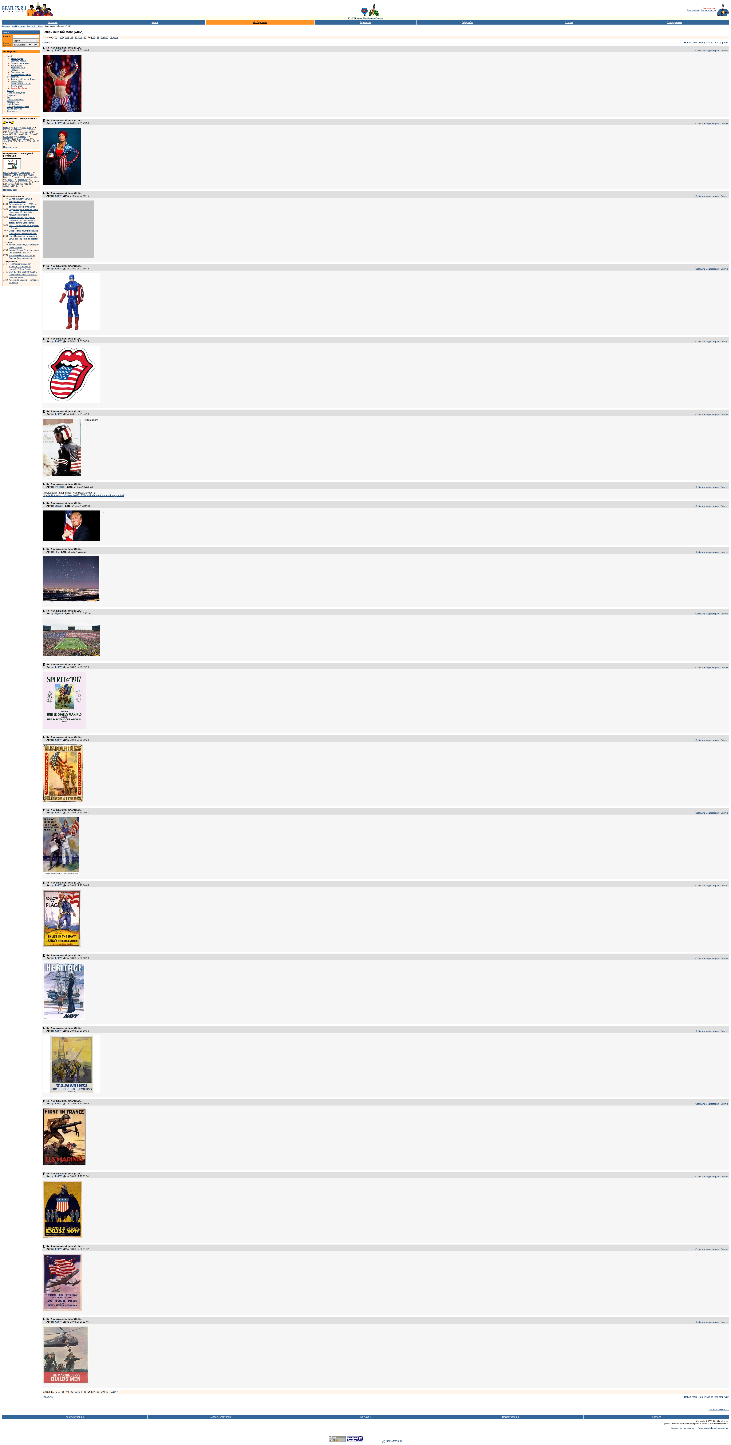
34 (80, 37)
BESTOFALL (23, 139)
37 (93, 37)
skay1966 (7, 141)
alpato (6, 175)
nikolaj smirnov (10, 172)
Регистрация (693, 10)
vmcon (11, 184)
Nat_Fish (29, 134)
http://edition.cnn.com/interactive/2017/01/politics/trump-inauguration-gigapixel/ (83, 495)
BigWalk (59, 506)
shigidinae (17, 130)
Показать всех (10, 147)
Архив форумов (14, 109)
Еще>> (114, 37)
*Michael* (24, 182)
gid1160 (35, 141)
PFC (57, 551)
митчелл (18, 175)
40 (106, 37)
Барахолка (365, 22)
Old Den (22, 136)
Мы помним (16, 65)
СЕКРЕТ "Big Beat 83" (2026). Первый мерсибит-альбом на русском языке (23, 274)
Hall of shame (13, 104)
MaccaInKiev (33, 177)
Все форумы (13, 77)
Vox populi (7, 45)
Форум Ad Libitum (35, 26)
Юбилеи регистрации (21, 74)
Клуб (9, 56)
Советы (6, 43)
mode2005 (8, 136)
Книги (155, 22)
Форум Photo (17, 81)
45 (61, 37)
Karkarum (22, 179)
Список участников (20, 63)
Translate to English (719, 1409)
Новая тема (690, 42)
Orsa (36, 182)
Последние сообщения (18, 106)
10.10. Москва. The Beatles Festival (365, 18)
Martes (18, 177)
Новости (52, 22)
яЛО (5, 130)
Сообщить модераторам (707, 51)
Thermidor (60, 487)
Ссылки (569, 22)
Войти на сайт (709, 8)
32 (71, 37)
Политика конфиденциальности (713, 1428)
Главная (6, 26)
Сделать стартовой (220, 1417)
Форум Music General (21, 83)
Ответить (47, 42)
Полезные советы (15, 99)
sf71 (10, 179)
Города (14, 70)
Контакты (365, 1417)
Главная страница (75, 1417)
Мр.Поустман (260, 22)
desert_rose (8, 182)
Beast (6, 127)
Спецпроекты (674, 22)
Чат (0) (10, 90)
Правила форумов (16, 93)
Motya (17, 134)
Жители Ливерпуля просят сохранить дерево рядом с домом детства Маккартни (22, 220)
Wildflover (25, 172)
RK (15, 127)
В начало (656, 1417)
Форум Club (16, 86)
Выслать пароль (708, 10)
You (21, 184)
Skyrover (22, 141)
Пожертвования (511, 1417)
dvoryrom (26, 127)
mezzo (26, 132)
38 (98, 37)
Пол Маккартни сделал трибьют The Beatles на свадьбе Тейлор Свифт (20, 266)
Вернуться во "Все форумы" (714, 42)
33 (76, 37)
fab (17, 186)
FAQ (9, 97)
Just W (58, 50)
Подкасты (12, 95)
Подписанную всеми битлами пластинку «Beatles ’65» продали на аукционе (23, 212)
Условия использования (682, 1428)
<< (66, 37)
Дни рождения (17, 72)
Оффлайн (467, 22)
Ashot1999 (13, 132)
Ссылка (724, 51)
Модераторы (13, 102)
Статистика (12, 111)
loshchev (7, 139)
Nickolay (32, 130)
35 (85, 37)
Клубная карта (18, 67)
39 (102, 37)
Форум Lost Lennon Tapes (23, 79)
